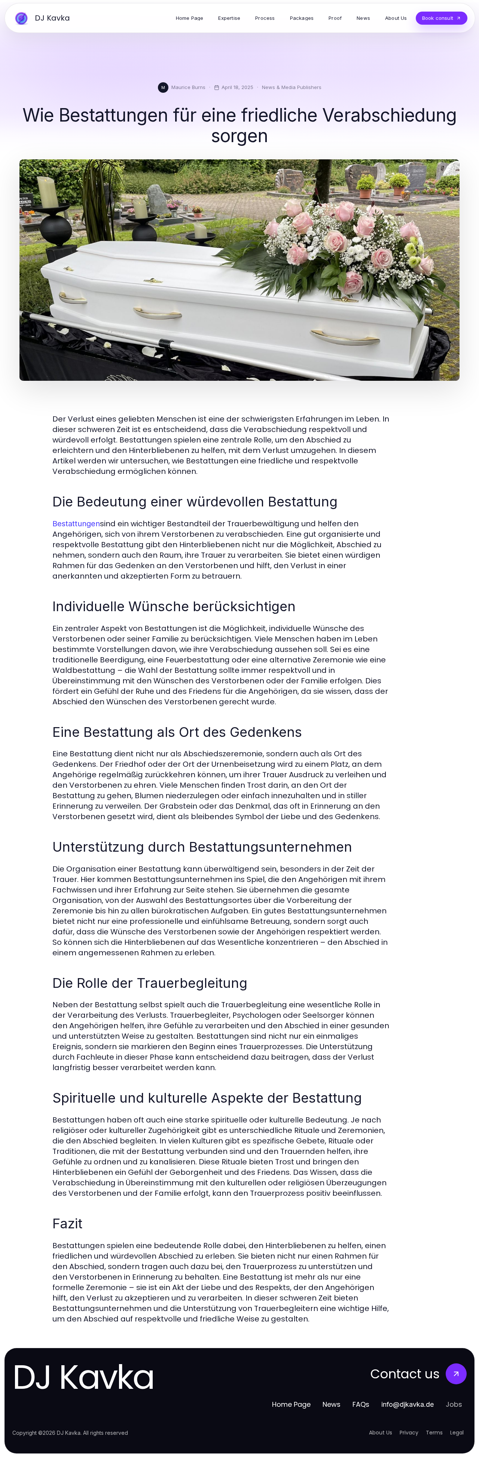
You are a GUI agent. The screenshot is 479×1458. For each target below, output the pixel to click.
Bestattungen (76, 523)
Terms (434, 1432)
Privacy (409, 1432)
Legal (457, 1432)
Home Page (291, 1404)
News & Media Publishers (291, 87)
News (332, 1404)
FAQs (361, 1404)
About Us (380, 1432)
